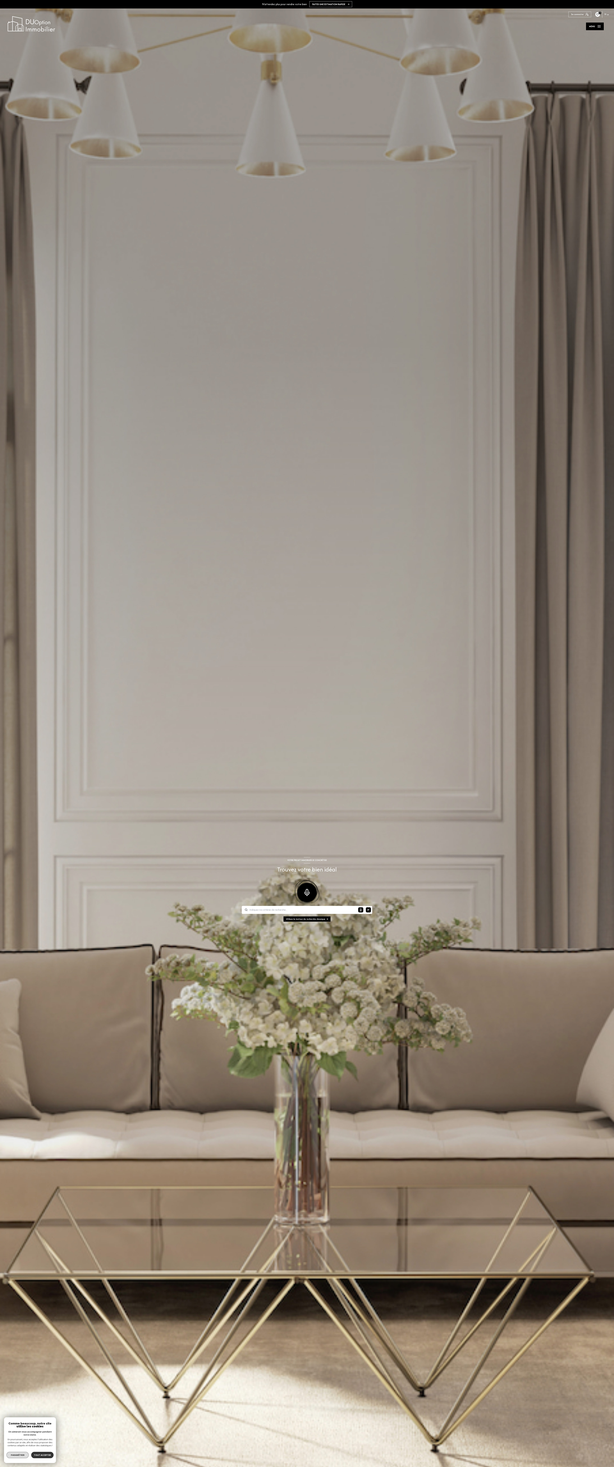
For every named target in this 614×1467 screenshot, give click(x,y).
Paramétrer (17, 1455)
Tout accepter (42, 1455)
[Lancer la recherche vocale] (307, 892)
